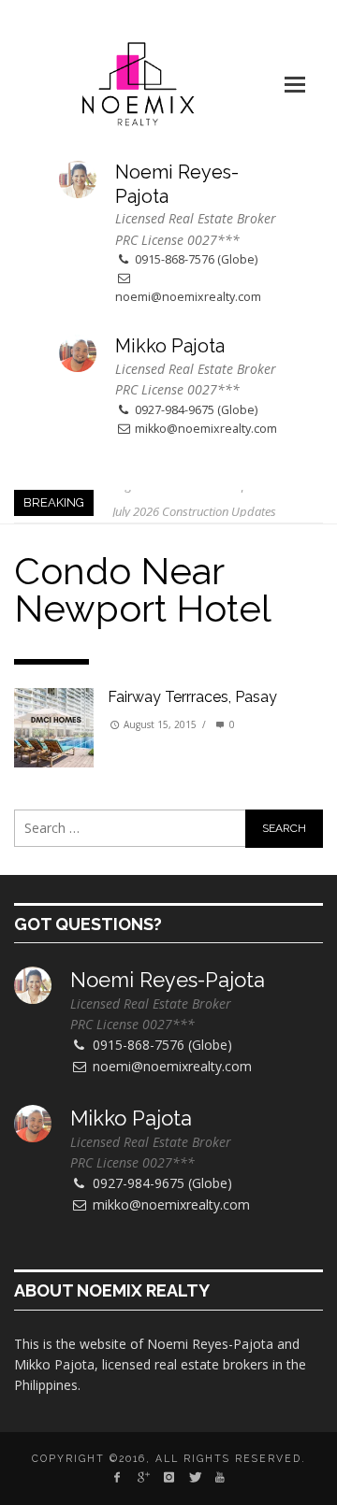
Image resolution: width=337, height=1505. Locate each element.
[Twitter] (194, 1477)
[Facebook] (117, 1477)
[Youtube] (219, 1477)
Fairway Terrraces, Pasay (192, 697)
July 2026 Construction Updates (194, 502)
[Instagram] (168, 1477)
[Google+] (142, 1477)
